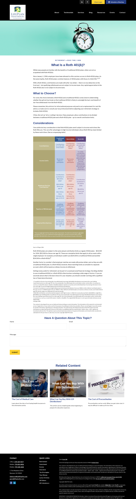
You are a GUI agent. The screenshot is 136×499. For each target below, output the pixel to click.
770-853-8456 (19, 464)
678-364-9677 (19, 462)
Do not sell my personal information (105, 478)
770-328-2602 (19, 467)
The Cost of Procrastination (100, 399)
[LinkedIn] (82, 2)
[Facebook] (87, 2)
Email (71, 321)
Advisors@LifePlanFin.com (18, 476)
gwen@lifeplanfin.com (17, 479)
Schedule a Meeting (117, 2)
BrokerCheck (95, 462)
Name (12, 321)
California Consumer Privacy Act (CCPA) (111, 477)
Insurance (42, 469)
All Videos (42, 480)
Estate (41, 467)
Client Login (98, 2)
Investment (43, 464)
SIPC (110, 485)
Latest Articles (44, 478)
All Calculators (44, 483)
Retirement (43, 461)
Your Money (43, 475)
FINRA (106, 485)
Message (13, 334)
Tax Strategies (44, 472)
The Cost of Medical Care (22, 399)
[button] (57, 12)
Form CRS (64, 459)
